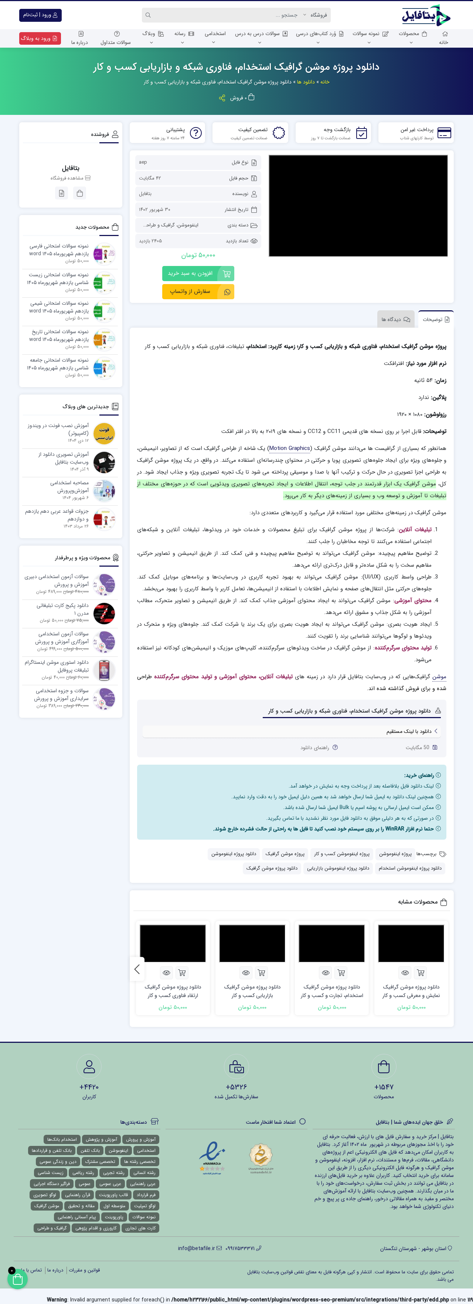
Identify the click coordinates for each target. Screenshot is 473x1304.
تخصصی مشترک (100, 1161)
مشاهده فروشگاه (68, 178)
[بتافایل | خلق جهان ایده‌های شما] (428, 15)
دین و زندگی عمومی (58, 1161)
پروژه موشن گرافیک (285, 854)
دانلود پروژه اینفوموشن (233, 854)
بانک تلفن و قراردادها (52, 1150)
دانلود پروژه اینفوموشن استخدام (410, 868)
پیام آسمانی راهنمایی (77, 1217)
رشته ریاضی (83, 1172)
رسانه (180, 34)
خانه (443, 42)
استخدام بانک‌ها (62, 1139)
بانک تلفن (90, 1150)
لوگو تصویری (44, 1194)
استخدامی (215, 34)
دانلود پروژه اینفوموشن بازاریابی (338, 868)
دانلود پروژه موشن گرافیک (271, 868)
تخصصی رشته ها (140, 1161)
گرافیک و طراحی (158, 225)
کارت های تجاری (140, 1228)
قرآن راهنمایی (77, 1194)
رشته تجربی (114, 1172)
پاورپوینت (114, 1217)
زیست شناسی (51, 1172)
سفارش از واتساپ (190, 291)
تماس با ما (31, 1270)
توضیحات (432, 319)
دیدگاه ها (391, 319)
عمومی (85, 1183)
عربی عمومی (110, 1183)
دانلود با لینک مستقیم (409, 731)
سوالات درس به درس (257, 34)
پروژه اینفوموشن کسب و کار (342, 854)
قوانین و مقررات (84, 1270)
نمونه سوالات (366, 34)
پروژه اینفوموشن (395, 854)
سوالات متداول (116, 42)
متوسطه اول (114, 1205)
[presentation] (137, 969)
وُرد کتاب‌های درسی (316, 34)
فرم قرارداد (146, 1194)
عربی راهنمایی (143, 1183)
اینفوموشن (188, 225)
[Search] (149, 15)
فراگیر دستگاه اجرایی (52, 1183)
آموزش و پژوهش (101, 1139)
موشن (439, 676)
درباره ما (79, 42)
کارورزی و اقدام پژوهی (95, 1228)
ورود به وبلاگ (36, 38)
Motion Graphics (289, 448)
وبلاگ (148, 34)
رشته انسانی (144, 1172)
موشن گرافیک (46, 1205)
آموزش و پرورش (141, 1139)
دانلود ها (306, 82)
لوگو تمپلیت (145, 1205)
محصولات (409, 34)
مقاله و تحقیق (81, 1205)
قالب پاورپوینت (113, 1194)
